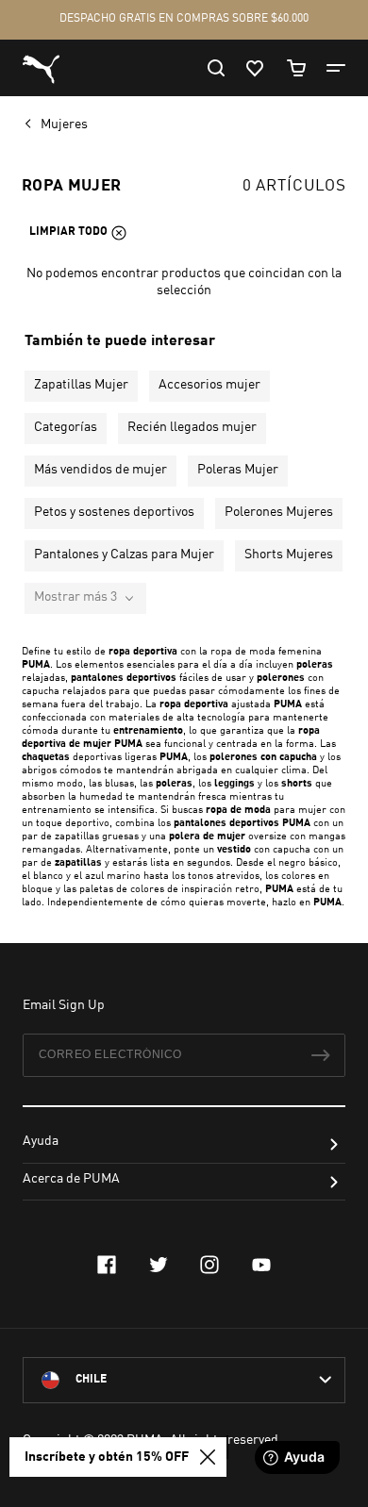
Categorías (65, 427)
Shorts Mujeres (288, 554)
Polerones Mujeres (279, 512)
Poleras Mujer (237, 469)
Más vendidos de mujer (100, 469)
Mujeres (66, 124)
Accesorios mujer (209, 384)
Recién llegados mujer (192, 427)
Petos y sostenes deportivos (114, 512)
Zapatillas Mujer (81, 384)
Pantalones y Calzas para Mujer (124, 554)
